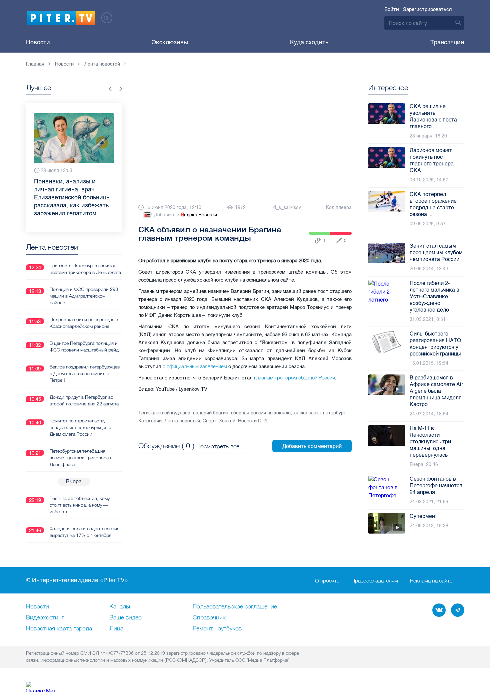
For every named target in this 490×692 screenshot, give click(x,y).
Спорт (209, 421)
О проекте (327, 580)
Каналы (119, 606)
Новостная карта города (59, 628)
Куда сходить (309, 42)
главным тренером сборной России (294, 377)
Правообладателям (374, 580)
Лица (116, 628)
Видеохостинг (45, 617)
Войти (391, 9)
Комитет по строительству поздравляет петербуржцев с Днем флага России (80, 427)
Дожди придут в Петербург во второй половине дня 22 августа (84, 400)
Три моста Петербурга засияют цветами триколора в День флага (85, 269)
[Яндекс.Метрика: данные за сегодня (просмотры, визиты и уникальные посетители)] (40, 687)
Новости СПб (252, 421)
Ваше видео (125, 617)
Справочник (209, 617)
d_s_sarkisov (287, 207)
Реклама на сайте (431, 580)
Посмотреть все (217, 446)
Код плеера (339, 207)
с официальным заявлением (195, 366)
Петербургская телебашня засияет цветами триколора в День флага (81, 457)
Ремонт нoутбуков (217, 628)
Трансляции (447, 42)
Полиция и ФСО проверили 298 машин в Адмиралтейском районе (84, 296)
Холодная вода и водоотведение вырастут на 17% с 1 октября (84, 532)
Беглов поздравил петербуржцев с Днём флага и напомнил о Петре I (85, 373)
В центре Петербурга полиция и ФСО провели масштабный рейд (84, 346)
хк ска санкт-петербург (319, 413)
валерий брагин (210, 413)
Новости (38, 42)
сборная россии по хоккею (261, 413)
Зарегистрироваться (427, 9)
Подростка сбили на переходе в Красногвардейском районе (84, 323)
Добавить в (185, 215)
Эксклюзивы (170, 42)
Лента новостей (182, 421)
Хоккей (227, 421)
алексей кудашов (170, 413)
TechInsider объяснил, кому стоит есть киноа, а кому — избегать (80, 505)
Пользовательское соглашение (235, 606)
